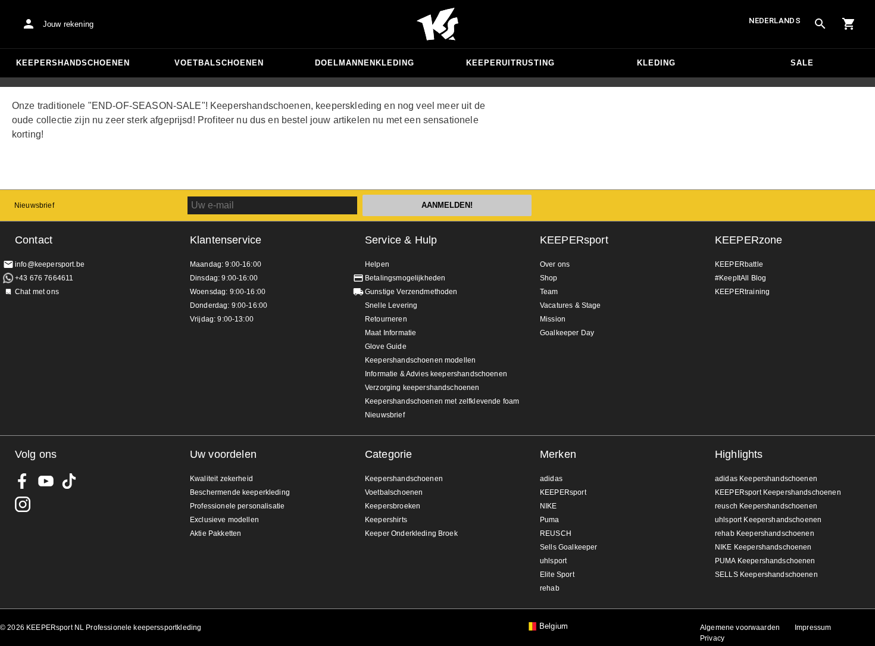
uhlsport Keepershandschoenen (768, 520)
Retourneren (386, 319)
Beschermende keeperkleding (240, 492)
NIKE (548, 506)
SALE (802, 62)
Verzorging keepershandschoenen (422, 387)
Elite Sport (557, 574)
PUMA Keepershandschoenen (765, 561)
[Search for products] (820, 24)
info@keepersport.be (50, 264)
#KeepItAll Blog (740, 278)
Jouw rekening (68, 24)
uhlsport (553, 561)
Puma (550, 520)
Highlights (739, 454)
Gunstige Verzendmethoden (411, 292)
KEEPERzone (749, 240)
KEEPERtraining (742, 292)
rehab (550, 588)
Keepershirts (386, 520)
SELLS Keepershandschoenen (766, 574)
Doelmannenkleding (364, 62)
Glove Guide (386, 346)
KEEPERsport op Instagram (22, 504)
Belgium (553, 626)
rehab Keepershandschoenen (764, 533)
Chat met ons (37, 292)
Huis (437, 24)
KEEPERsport (574, 240)
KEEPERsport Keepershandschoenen (778, 492)
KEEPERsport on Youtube (46, 481)
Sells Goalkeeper (568, 547)
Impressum (813, 627)
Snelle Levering (391, 305)
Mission (552, 319)
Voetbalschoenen (219, 62)
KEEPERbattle (739, 264)
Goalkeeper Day (567, 333)
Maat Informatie (390, 333)
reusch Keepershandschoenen (766, 506)
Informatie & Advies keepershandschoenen (436, 374)
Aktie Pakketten (215, 533)
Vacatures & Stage (570, 305)
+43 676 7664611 (44, 278)
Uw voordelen (223, 454)
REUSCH (555, 533)
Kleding (656, 62)
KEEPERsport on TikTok (69, 481)
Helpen (377, 264)
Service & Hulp (401, 240)
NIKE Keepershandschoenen (763, 547)
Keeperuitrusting (510, 62)
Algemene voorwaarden (740, 627)
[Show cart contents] (849, 24)
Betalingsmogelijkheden (405, 278)
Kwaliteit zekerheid (221, 479)
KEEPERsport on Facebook (22, 481)
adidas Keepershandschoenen (766, 479)
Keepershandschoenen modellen (420, 360)
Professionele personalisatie (237, 506)
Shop (549, 278)
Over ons (555, 264)
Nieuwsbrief (34, 205)
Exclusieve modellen (224, 520)
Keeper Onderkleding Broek (411, 533)
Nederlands (775, 20)
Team (549, 292)
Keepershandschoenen (73, 62)
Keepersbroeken (392, 506)
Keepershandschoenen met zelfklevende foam (442, 401)
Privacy (712, 638)
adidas (551, 479)
